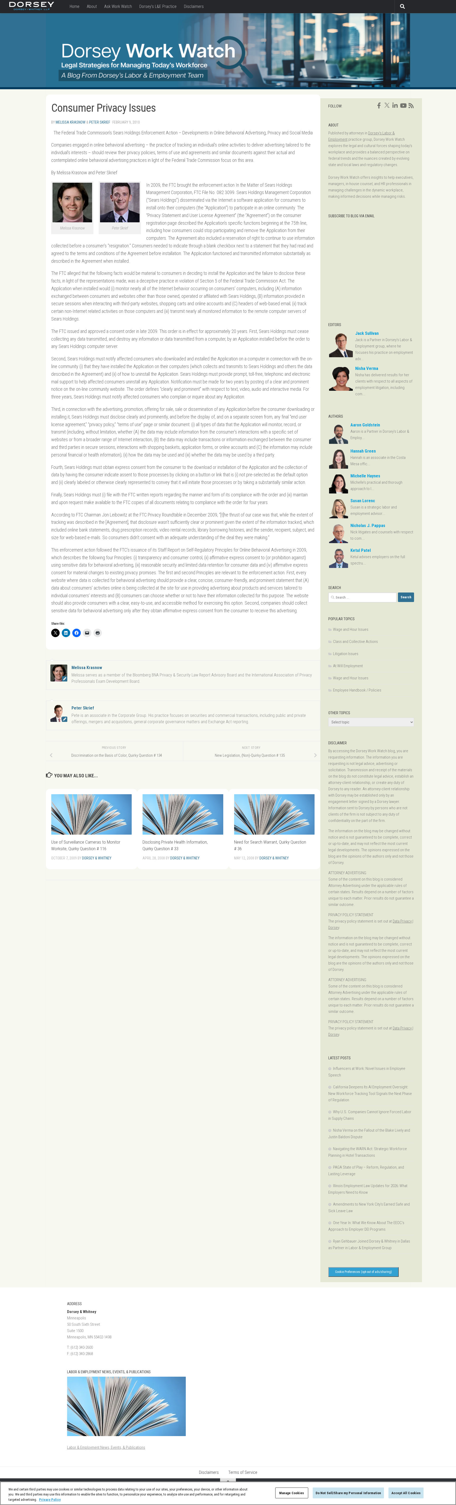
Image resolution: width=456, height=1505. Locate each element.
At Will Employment (348, 666)
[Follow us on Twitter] (387, 105)
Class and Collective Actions (355, 641)
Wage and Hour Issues (350, 629)
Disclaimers (194, 6)
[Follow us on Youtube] (403, 106)
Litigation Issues (345, 653)
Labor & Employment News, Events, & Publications (106, 1447)
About (92, 6)
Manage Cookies (291, 1493)
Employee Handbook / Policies (357, 690)
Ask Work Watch (118, 6)
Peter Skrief (99, 122)
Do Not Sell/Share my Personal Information (348, 1493)
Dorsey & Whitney (96, 858)
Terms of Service (242, 1472)
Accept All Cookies (406, 1493)
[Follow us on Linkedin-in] (395, 106)
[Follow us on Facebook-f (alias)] (379, 106)
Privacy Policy (50, 1500)
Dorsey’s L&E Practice (158, 6)
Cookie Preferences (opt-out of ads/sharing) (363, 1272)
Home (74, 6)
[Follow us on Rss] (411, 106)
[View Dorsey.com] (31, 8)
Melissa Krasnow (71, 122)
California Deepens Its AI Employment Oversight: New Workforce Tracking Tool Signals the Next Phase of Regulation (370, 1093)
